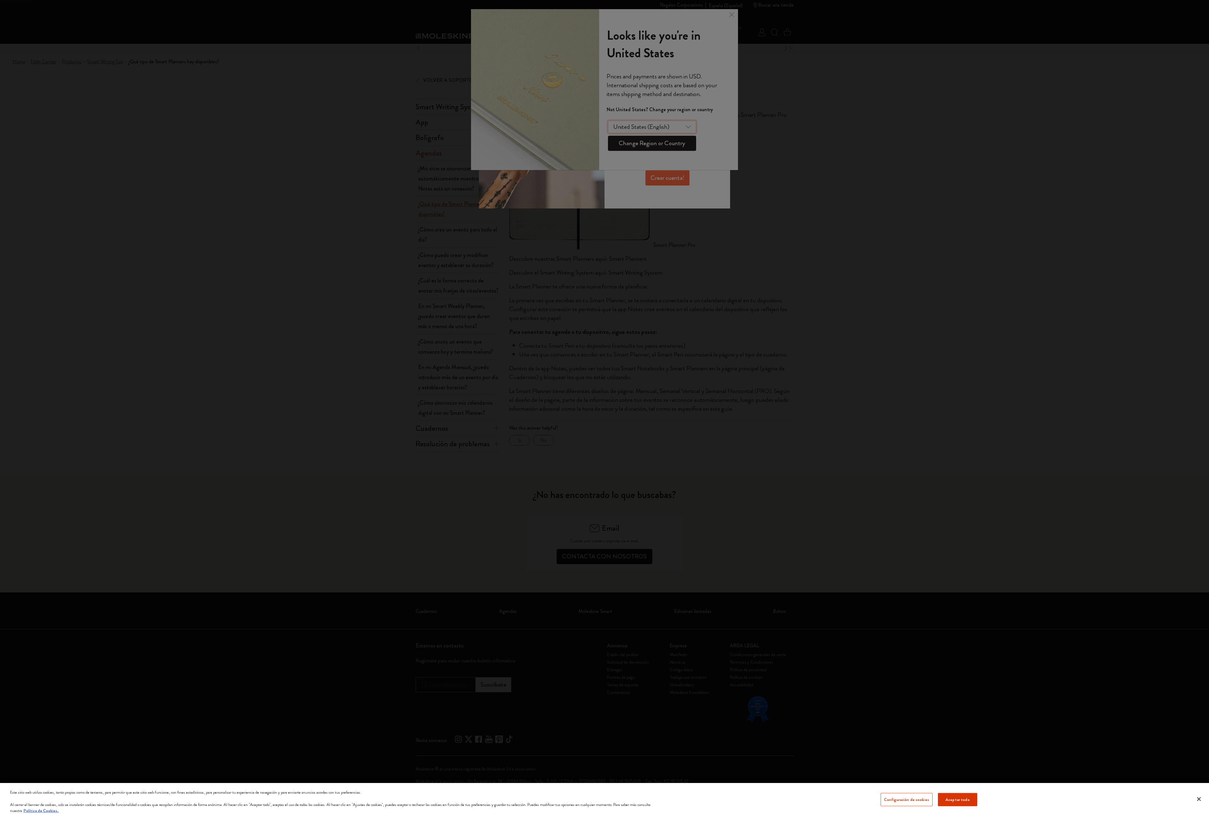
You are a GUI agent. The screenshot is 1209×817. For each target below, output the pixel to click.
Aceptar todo (957, 800)
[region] (604, 800)
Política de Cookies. (41, 811)
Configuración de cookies (906, 800)
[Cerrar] (1199, 799)
